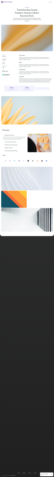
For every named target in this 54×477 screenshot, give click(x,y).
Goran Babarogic (13, 475)
